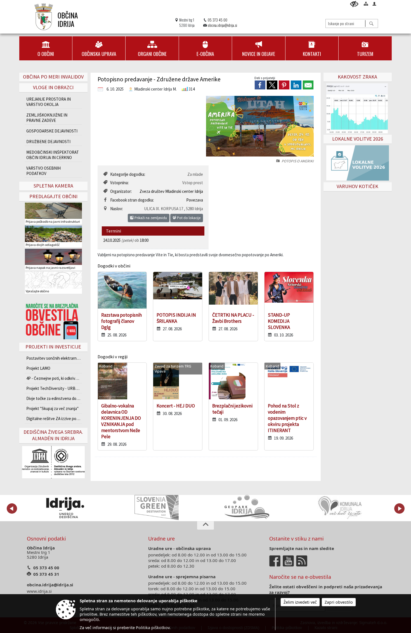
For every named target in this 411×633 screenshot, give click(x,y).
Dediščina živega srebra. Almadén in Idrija (53, 435)
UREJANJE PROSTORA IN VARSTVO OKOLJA (48, 101)
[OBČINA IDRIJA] (44, 17)
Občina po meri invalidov (53, 77)
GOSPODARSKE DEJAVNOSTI (51, 131)
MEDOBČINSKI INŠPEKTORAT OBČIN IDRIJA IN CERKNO (52, 155)
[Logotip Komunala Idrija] (340, 507)
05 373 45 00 (217, 20)
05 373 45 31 (46, 574)
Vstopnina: (119, 182)
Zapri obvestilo (339, 602)
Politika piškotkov (152, 627)
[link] (260, 84)
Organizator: (121, 191)
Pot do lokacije (188, 217)
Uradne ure (161, 538)
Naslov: (116, 208)
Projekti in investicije (53, 346)
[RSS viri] (302, 560)
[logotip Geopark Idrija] (248, 507)
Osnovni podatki (46, 538)
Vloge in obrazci (53, 87)
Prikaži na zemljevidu (150, 217)
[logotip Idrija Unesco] (65, 507)
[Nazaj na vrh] (205, 525)
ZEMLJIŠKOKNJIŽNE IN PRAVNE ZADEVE (46, 117)
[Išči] (371, 23)
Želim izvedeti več (300, 602)
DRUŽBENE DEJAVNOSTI (48, 141)
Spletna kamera (53, 185)
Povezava (194, 200)
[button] (12, 508)
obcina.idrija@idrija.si (222, 25)
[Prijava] (374, 3)
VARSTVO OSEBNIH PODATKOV (43, 170)
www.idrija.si (39, 591)
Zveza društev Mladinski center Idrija (171, 191)
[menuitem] (45, 48)
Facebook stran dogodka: (132, 200)
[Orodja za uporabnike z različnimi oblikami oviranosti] (354, 4)
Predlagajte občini (53, 196)
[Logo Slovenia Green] (156, 507)
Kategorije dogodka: (127, 174)
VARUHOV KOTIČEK (357, 186)
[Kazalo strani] (366, 3)
